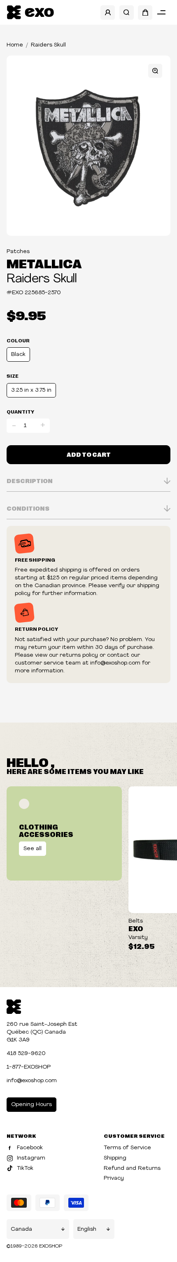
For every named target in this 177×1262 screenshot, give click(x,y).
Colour (18, 340)
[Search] (126, 12)
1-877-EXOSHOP (29, 1067)
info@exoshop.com (32, 1081)
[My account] (107, 12)
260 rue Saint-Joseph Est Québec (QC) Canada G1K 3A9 (42, 1032)
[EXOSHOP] (30, 12)
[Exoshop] (14, 1006)
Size (13, 376)
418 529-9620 (26, 1054)
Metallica (44, 263)
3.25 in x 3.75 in (31, 390)
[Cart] (145, 12)
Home (15, 45)
